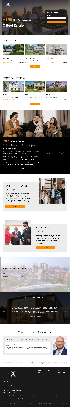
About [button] (33, 4)
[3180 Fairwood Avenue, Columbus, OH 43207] (35, 86)
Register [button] (59, 4)
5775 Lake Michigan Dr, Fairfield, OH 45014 (11, 60)
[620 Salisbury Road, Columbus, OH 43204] (13, 86)
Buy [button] (21, 4)
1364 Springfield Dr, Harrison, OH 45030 (54, 60)
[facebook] (4, 381)
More (35, 66)
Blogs (49, 4)
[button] (6, 4)
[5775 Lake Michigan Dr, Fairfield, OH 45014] (13, 49)
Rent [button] (28, 4)
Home (17, 4)
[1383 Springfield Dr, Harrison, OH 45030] (56, 86)
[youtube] (7, 381)
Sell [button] (25, 4)
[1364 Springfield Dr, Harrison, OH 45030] (56, 49)
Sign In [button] (65, 4)
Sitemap (61, 403)
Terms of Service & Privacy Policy (35, 403)
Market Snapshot (41, 4)
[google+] (10, 381)
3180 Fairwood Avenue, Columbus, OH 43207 (33, 97)
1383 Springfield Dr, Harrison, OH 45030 (53, 97)
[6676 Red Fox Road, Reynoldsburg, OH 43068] (35, 49)
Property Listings (56, 403)
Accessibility (65, 403)
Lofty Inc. (8, 403)
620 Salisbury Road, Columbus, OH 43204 (11, 97)
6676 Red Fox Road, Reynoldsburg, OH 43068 (33, 60)
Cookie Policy (44, 403)
